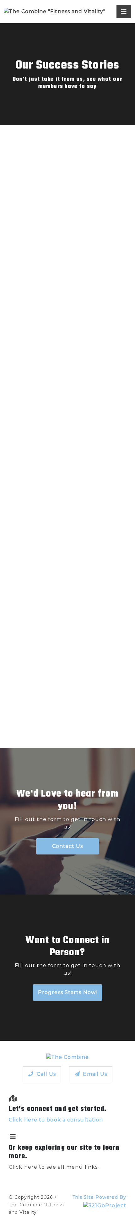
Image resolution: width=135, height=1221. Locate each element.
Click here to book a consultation (56, 1120)
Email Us (95, 1074)
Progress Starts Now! (67, 992)
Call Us (46, 1074)
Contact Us (67, 846)
